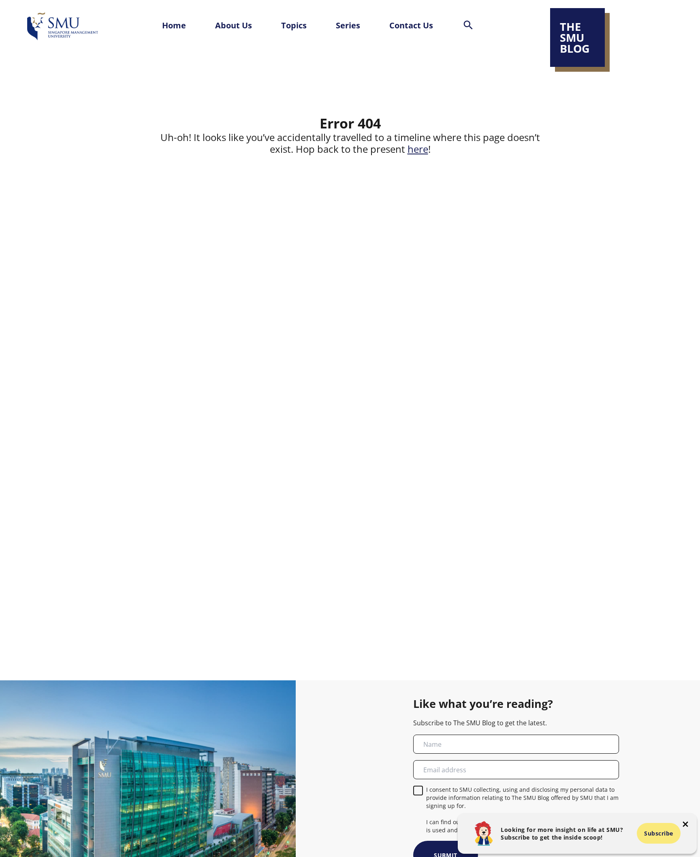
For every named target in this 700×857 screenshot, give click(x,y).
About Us (233, 25)
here (418, 149)
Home (174, 25)
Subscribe (658, 833)
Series (348, 25)
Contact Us (411, 25)
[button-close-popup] (685, 824)
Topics (294, 25)
